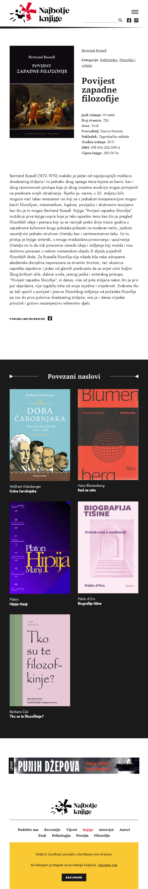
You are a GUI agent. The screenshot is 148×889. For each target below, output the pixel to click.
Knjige (88, 829)
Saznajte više (107, 865)
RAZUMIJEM (74, 877)
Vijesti (71, 829)
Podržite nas (28, 829)
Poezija (82, 835)
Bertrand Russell (94, 50)
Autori (124, 829)
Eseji (42, 835)
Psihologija (61, 835)
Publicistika (108, 60)
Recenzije (52, 829)
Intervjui (106, 829)
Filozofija (102, 835)
